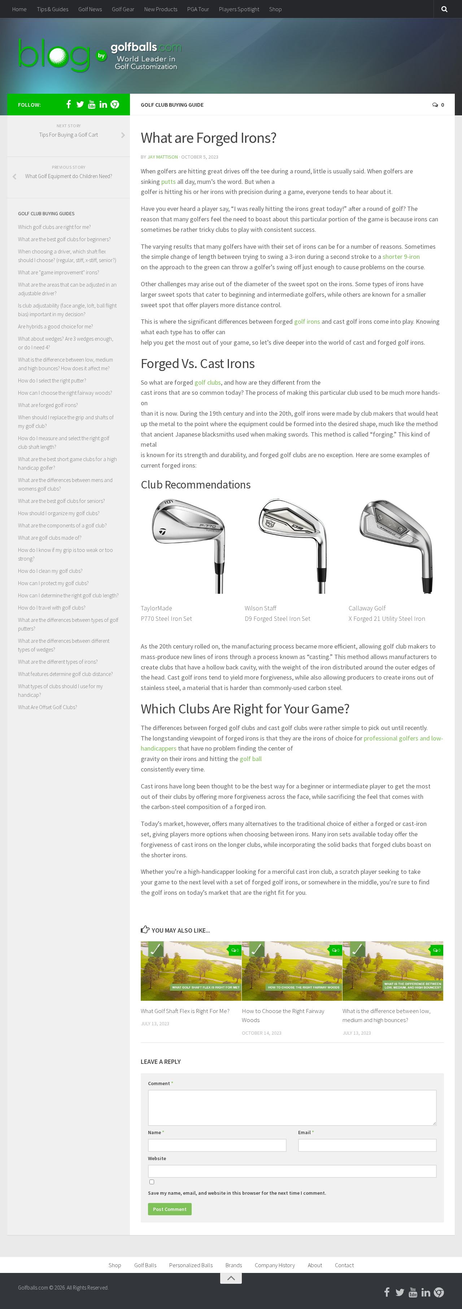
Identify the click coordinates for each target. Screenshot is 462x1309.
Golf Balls (145, 1265)
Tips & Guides (52, 9)
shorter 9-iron (401, 256)
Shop (275, 9)
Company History (275, 1265)
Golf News (90, 9)
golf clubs (208, 382)
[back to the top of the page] (231, 1278)
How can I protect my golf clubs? (53, 583)
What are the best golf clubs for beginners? (64, 239)
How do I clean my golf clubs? (50, 570)
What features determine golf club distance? (65, 674)
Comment (160, 1083)
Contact (344, 1265)
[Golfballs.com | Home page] (100, 55)
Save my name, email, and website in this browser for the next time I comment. (237, 1193)
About (315, 1265)
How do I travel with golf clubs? (52, 607)
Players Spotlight (239, 9)
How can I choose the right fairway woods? (65, 392)
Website (157, 1158)
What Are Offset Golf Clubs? (47, 707)
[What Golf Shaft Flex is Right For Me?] (191, 971)
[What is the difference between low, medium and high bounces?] (393, 971)
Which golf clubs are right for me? (54, 227)
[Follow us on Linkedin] (103, 104)
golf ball (251, 759)
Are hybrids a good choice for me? (55, 326)
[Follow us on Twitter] (80, 104)
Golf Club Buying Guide (172, 104)
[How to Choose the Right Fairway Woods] (292, 971)
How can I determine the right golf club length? (68, 595)
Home (19, 9)
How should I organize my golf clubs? (59, 513)
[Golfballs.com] (114, 104)
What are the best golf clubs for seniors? (61, 500)
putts (168, 181)
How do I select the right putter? (52, 380)
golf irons (307, 321)
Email (306, 1132)
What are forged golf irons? (48, 405)
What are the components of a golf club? (62, 525)
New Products (160, 9)
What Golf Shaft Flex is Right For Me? (185, 1011)
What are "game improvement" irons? (58, 272)
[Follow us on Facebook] (68, 104)
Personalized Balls (191, 1265)
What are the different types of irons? (58, 661)
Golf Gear (123, 9)
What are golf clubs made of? (50, 537)
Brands (234, 1265)
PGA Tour (198, 9)
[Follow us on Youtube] (91, 104)
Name (156, 1132)
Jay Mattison (162, 157)
